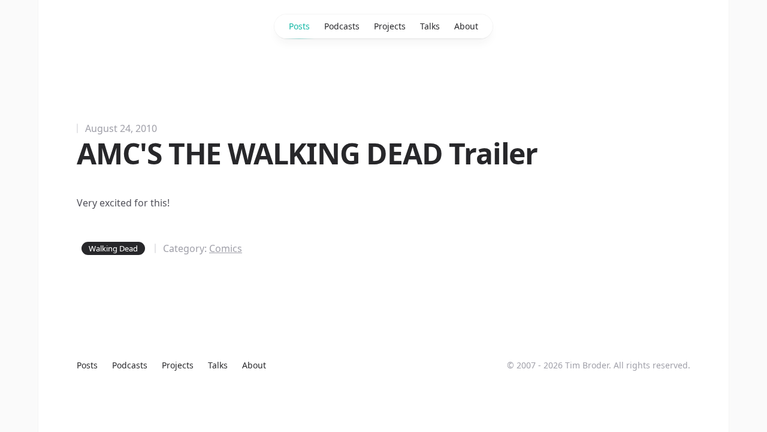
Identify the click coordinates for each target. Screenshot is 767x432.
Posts (299, 26)
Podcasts (342, 26)
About (466, 26)
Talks (430, 26)
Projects (390, 26)
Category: (202, 248)
